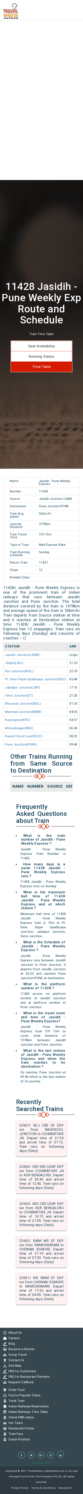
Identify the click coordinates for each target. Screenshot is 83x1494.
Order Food (15, 1389)
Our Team (14, 1423)
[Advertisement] (41, 41)
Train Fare (14, 1434)
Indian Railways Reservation (27, 1406)
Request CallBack (20, 1382)
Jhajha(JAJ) (14, 663)
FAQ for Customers (21, 1371)
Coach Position (18, 1439)
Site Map (13, 1365)
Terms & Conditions (43, 1488)
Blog (10, 1343)
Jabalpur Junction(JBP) (22, 687)
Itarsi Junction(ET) (19, 695)
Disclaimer (65, 1488)
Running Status (41, 356)
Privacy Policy (20, 1488)
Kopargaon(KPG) (17, 720)
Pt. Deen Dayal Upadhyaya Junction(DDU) (35, 679)
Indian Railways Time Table (27, 1412)
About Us (14, 1332)
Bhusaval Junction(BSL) (23, 703)
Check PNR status (20, 1417)
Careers (13, 1338)
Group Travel (16, 1354)
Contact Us (15, 1360)
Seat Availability (41, 346)
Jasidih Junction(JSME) (22, 655)
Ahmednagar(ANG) (19, 728)
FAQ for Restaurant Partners (28, 1376)
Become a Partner (20, 1349)
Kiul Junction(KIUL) (19, 671)
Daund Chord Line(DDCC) (23, 736)
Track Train (15, 1401)
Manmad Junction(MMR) (23, 712)
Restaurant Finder (20, 1428)
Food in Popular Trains (23, 1395)
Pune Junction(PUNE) (21, 744)
